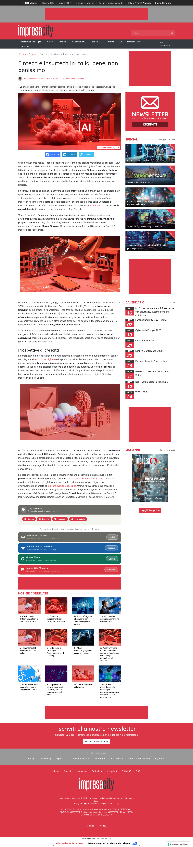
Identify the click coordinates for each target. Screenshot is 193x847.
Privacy (102, 825)
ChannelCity (47, 3)
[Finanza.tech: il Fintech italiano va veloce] (29, 637)
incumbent (95, 205)
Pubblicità (126, 771)
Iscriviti (112, 537)
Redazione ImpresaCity (33, 79)
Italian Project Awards (139, 3)
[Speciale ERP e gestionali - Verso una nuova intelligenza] (150, 197)
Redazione (97, 771)
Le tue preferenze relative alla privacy (109, 843)
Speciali (67, 771)
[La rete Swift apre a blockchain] (83, 673)
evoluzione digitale (44, 359)
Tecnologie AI (95, 41)
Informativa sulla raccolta (69, 843)
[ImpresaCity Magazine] (150, 477)
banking (45, 519)
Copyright (112, 771)
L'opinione (25, 46)
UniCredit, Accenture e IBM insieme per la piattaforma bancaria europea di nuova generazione (109, 690)
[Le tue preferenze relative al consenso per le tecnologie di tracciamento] (178, 844)
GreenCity (100, 758)
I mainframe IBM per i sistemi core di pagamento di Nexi (28, 687)
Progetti (110, 41)
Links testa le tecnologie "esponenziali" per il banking (55, 651)
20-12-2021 (53, 79)
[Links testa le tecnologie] (56, 637)
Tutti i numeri (167, 449)
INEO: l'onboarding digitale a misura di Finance (83, 650)
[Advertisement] (96, 712)
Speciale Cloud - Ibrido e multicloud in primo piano (147, 247)
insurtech (62, 519)
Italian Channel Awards (111, 3)
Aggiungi (111, 548)
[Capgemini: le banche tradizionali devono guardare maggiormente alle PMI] (56, 673)
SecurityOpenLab (85, 3)
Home (24, 54)
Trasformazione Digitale (31, 41)
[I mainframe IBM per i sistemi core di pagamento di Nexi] (29, 673)
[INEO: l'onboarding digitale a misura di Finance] (83, 637)
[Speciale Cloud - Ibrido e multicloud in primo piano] (150, 241)
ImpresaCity (65, 3)
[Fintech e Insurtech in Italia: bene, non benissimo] (56, 605)
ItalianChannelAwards (139, 758)
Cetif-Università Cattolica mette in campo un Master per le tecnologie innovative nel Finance (109, 654)
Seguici (112, 559)
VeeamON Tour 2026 (138, 182)
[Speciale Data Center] (150, 153)
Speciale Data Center (138, 160)
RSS (138, 771)
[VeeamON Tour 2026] (150, 175)
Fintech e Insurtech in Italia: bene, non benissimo (56, 619)
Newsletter (166, 45)
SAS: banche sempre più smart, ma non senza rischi (109, 619)
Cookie (90, 825)
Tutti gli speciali (166, 139)
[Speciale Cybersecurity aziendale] (150, 219)
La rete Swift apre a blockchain (83, 685)
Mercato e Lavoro (135, 41)
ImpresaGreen (116, 758)
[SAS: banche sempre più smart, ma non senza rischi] (110, 605)
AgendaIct (160, 758)
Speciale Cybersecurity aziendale (144, 226)
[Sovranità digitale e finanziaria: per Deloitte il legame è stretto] (83, 605)
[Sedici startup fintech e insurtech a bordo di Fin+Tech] (29, 605)
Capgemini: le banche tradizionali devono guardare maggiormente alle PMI (55, 689)
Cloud (50, 41)
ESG (121, 41)
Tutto (171, 302)
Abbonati (111, 569)
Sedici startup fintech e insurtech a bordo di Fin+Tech (29, 619)
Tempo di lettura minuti (74, 79)
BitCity (31, 758)
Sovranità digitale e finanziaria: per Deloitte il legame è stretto (83, 620)
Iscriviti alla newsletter (97, 741)
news (33, 54)
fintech (31, 519)
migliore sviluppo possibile (61, 485)
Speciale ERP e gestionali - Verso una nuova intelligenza (146, 203)
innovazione (79, 519)
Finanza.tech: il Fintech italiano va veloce (28, 650)
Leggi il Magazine (150, 510)
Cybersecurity (78, 41)
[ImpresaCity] (35, 30)
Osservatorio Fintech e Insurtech (85, 478)
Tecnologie (63, 41)
